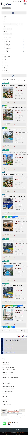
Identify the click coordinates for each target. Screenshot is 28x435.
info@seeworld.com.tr (9, 352)
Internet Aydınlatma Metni (17, 330)
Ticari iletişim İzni (6, 330)
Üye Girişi (19, 434)
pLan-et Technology (12, 434)
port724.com (8, 432)
